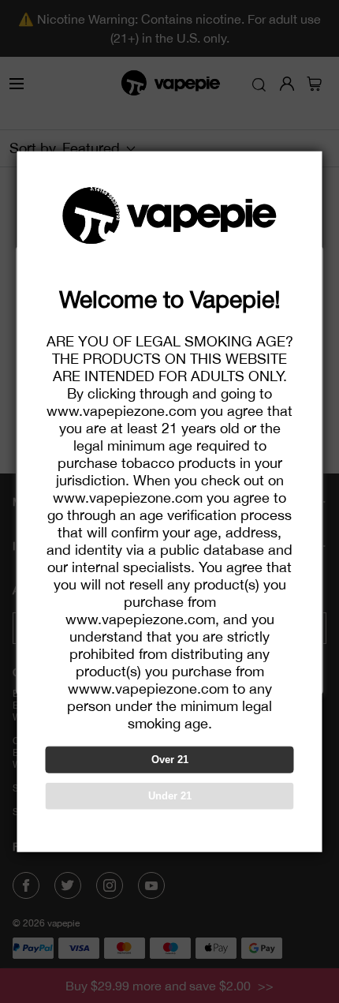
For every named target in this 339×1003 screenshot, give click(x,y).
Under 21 (170, 796)
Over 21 (169, 759)
